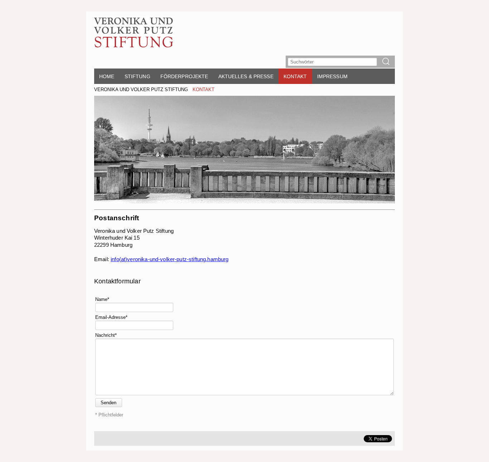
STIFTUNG (137, 76)
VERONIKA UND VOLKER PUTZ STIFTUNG (141, 89)
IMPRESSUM (332, 76)
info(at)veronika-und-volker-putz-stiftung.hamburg (169, 259)
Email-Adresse (111, 317)
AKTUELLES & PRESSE (245, 76)
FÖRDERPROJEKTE (184, 76)
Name (102, 299)
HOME (106, 76)
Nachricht (106, 335)
